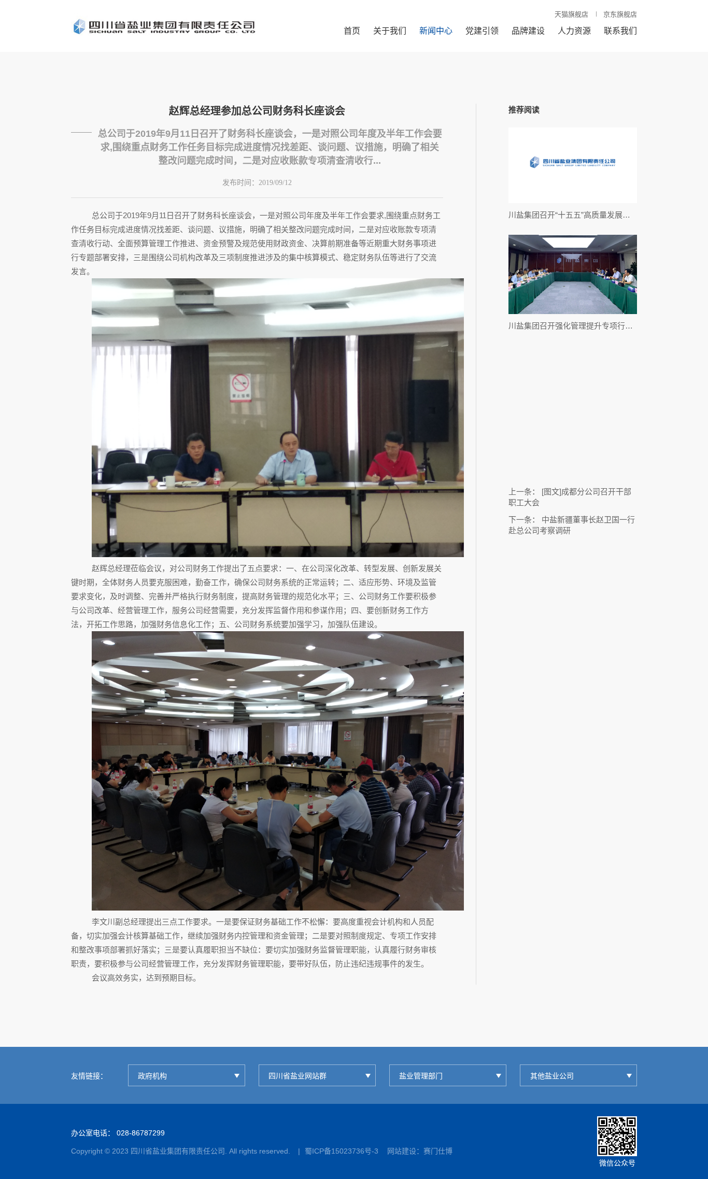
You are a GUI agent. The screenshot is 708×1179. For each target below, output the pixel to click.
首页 (352, 30)
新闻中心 (435, 30)
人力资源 (574, 30)
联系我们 (620, 30)
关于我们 (389, 30)
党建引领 (482, 30)
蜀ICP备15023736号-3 (341, 1151)
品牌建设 (528, 30)
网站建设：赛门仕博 (419, 1151)
